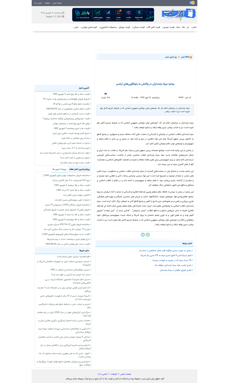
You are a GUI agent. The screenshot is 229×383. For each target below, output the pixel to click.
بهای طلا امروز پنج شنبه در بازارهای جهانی (71, 123)
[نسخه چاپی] (106, 93)
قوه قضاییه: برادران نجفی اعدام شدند (73, 256)
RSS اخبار (185, 57)
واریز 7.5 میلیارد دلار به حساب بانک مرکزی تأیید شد (66, 229)
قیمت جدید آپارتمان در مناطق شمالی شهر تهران (68, 113)
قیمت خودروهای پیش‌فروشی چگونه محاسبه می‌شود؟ (66, 118)
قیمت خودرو (168, 27)
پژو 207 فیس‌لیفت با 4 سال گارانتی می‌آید (70, 180)
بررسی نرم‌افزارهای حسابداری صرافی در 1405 (69, 269)
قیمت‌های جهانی (88, 27)
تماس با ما (38, 3)
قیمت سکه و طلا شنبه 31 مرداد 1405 (72, 190)
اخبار (193, 27)
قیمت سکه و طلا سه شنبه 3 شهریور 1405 (71, 214)
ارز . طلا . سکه (182, 27)
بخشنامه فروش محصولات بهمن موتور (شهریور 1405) (66, 175)
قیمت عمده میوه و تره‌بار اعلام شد (74, 162)
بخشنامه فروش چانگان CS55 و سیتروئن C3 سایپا (67, 204)
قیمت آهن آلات (153, 27)
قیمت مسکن (138, 27)
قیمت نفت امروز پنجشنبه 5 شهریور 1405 (71, 128)
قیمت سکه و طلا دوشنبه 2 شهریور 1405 (71, 185)
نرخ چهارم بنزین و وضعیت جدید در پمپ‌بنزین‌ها (68, 239)
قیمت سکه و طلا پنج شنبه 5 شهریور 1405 (70, 94)
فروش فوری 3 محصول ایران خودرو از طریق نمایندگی (66, 209)
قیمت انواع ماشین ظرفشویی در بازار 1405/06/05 (67, 108)
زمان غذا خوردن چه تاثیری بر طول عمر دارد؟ (70, 274)
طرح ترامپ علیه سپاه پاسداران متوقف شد (172, 265)
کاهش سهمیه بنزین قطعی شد (76, 195)
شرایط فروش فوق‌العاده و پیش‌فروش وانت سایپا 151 (66, 99)
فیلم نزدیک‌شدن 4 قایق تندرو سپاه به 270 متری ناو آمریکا (166, 255)
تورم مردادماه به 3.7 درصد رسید (75, 148)
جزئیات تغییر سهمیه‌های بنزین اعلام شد (72, 200)
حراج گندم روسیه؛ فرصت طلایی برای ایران (71, 133)
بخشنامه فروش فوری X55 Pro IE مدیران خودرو (68, 224)
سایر (76, 27)
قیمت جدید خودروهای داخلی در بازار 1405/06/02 (67, 244)
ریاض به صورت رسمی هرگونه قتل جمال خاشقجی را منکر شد (165, 250)
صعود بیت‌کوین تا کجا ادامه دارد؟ (74, 157)
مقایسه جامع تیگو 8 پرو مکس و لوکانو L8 (71, 104)
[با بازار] (113, 14)
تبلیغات (47, 3)
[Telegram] (143, 236)
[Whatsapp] (148, 236)
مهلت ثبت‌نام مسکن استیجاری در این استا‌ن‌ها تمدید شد (64, 153)
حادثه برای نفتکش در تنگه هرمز (75, 138)
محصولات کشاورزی (108, 27)
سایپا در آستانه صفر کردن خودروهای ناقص (70, 143)
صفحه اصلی (57, 3)
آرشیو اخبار (170, 57)
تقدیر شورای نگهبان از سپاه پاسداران (175, 270)
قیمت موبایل (124, 27)
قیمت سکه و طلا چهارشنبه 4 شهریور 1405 (70, 219)
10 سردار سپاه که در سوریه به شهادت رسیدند (171, 260)
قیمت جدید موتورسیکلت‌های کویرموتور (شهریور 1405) (65, 234)
